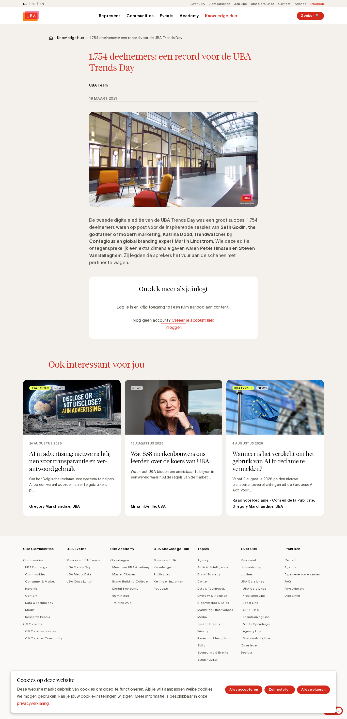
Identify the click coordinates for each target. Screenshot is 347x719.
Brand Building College (130, 581)
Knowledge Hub (221, 15)
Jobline (246, 574)
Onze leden (249, 645)
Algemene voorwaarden (302, 574)
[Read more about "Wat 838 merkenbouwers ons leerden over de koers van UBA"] (173, 448)
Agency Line (252, 631)
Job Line (240, 3)
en (42, 3)
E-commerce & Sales (213, 602)
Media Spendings (256, 624)
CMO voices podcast (41, 631)
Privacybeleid (295, 588)
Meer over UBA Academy (131, 567)
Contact (284, 3)
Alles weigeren (313, 689)
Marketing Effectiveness (215, 609)
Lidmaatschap (219, 3)
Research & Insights (212, 638)
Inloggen (317, 3)
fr (33, 3)
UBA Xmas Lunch (79, 581)
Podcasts (161, 588)
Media (30, 609)
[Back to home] (31, 15)
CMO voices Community (43, 638)
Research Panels (37, 617)
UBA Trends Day (78, 567)
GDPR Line (251, 609)
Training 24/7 (121, 602)
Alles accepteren (243, 689)
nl (25, 3)
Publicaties (162, 574)
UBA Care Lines (262, 3)
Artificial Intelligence (212, 567)
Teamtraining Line (256, 617)
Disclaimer (292, 595)
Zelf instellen (280, 689)
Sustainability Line (256, 638)
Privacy (202, 631)
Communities (140, 15)
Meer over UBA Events (83, 560)
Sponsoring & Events (212, 652)
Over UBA (198, 3)
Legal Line (250, 602)
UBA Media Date (79, 574)
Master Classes (123, 574)
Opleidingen (119, 560)
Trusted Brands (208, 624)
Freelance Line (254, 595)
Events (167, 15)
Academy (189, 15)
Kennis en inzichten (168, 581)
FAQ (288, 581)
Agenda (301, 3)
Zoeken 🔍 (310, 16)
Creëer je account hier (192, 320)
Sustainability (207, 659)
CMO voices (32, 624)
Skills (201, 645)
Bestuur (246, 652)
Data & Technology (39, 602)
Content (31, 595)
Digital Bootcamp (125, 588)
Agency (203, 560)
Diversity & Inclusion (212, 595)
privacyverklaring (33, 703)
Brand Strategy (208, 574)
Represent (109, 15)
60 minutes (120, 595)
